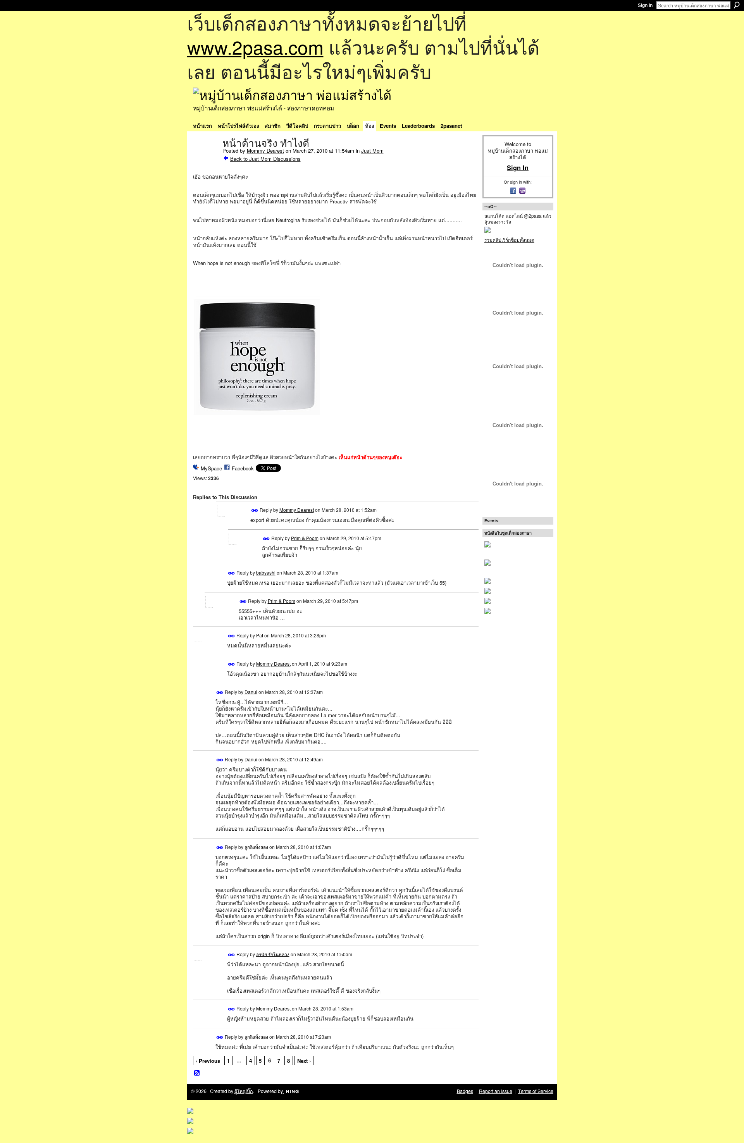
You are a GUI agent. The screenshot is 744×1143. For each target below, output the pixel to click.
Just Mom (372, 150)
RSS (197, 1073)
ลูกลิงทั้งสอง (256, 846)
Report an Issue (495, 1091)
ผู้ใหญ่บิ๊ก (243, 1091)
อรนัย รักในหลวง (272, 953)
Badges (465, 1091)
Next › (304, 1060)
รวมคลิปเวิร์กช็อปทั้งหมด (509, 239)
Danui (251, 691)
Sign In (645, 5)
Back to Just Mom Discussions (265, 158)
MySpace (211, 468)
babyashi (266, 572)
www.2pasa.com (255, 46)
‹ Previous (208, 1060)
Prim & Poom (305, 537)
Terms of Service (535, 1091)
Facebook (243, 468)
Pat (259, 635)
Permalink (254, 510)
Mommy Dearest (265, 150)
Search (737, 5)
